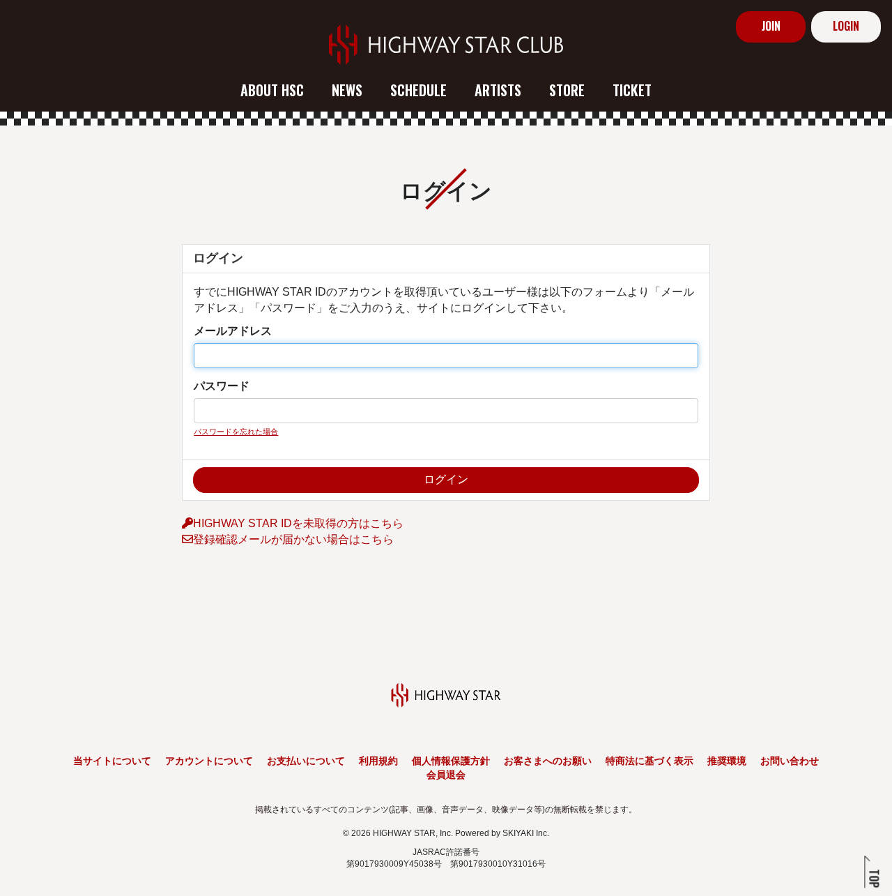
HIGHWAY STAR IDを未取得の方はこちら (298, 523)
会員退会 (446, 774)
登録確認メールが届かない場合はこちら (293, 539)
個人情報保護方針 (451, 760)
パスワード (221, 386)
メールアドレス (233, 331)
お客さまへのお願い (548, 760)
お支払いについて (306, 760)
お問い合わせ (789, 760)
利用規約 (378, 760)
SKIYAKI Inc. (525, 833)
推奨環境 (726, 760)
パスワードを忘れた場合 (236, 431)
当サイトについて (112, 760)
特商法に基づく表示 (649, 760)
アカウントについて (209, 760)
